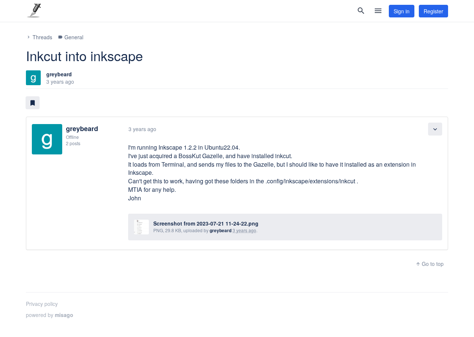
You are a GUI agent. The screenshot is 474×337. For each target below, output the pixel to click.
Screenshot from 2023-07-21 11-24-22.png (205, 223)
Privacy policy (42, 303)
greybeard (59, 74)
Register (433, 11)
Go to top (429, 263)
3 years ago (142, 129)
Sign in (402, 11)
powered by (49, 314)
